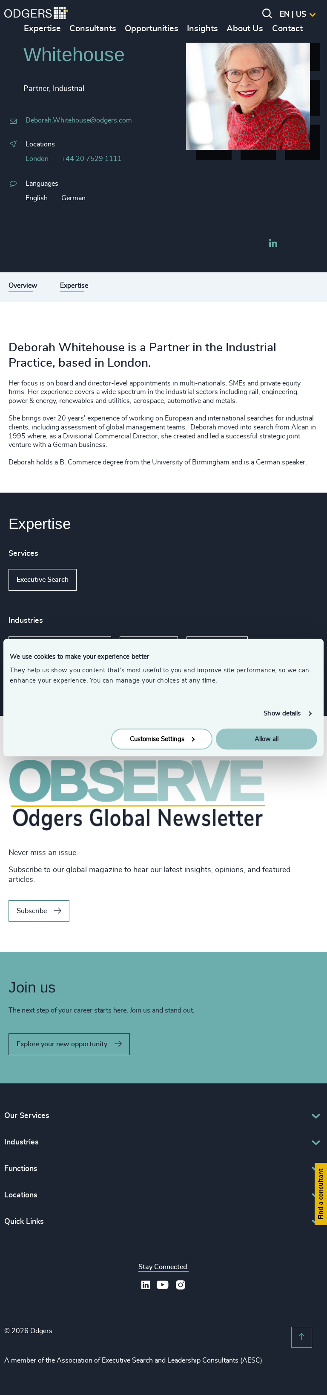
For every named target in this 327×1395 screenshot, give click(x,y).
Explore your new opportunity (62, 1044)
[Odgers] (36, 14)
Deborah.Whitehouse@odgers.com (79, 120)
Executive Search (43, 579)
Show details (282, 713)
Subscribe (32, 911)
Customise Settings (157, 738)
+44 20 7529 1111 (91, 158)
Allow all (266, 738)
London (37, 158)
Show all (101, 580)
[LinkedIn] (273, 244)
